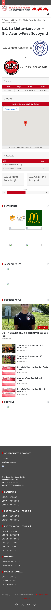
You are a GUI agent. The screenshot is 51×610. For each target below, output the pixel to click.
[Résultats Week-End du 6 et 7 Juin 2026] (8, 370)
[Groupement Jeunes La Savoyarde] (25, 8)
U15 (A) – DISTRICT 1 (10, 516)
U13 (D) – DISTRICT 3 (10, 546)
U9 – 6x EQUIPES (9, 581)
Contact (5, 458)
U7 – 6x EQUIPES (9, 584)
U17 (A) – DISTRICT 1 (10, 501)
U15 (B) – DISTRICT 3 (10, 520)
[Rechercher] (48, 14)
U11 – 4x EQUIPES (9, 577)
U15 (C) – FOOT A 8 (9, 531)
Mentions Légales (9, 462)
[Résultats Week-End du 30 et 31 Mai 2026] (8, 392)
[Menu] (3, 14)
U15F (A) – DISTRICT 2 (11, 565)
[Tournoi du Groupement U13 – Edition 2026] (8, 348)
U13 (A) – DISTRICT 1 (10, 535)
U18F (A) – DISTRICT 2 (11, 562)
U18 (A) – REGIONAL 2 (10, 497)
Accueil (6, 20)
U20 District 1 (16, 20)
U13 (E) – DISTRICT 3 (10, 550)
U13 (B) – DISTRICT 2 (10, 539)
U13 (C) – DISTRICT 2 (10, 543)
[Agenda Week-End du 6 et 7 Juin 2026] (8, 381)
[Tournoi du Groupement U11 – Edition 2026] (8, 359)
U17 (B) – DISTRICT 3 (10, 505)
